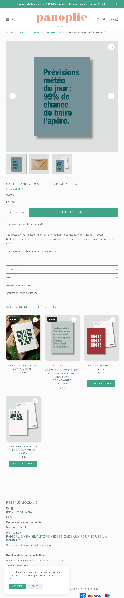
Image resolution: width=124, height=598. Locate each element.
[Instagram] (12, 508)
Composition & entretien (18, 285)
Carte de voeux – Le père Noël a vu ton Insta (23, 450)
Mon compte (14, 532)
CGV (9, 517)
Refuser (35, 586)
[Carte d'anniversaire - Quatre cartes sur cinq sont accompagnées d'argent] (62, 337)
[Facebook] (7, 508)
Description (12, 269)
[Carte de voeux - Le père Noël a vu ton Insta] (23, 418)
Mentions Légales (17, 527)
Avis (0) (9, 277)
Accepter (17, 586)
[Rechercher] (13, 19)
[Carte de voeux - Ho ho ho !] (101, 337)
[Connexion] (98, 19)
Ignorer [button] (116, 4)
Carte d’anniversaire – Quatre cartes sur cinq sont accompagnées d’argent (62, 377)
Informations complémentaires (21, 293)
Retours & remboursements (23, 522)
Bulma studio (15, 189)
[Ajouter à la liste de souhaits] (35, 319)
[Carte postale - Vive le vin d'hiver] (23, 337)
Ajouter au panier (73, 212)
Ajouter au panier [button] (102, 383)
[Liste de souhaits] (103, 19)
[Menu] (7, 19)
